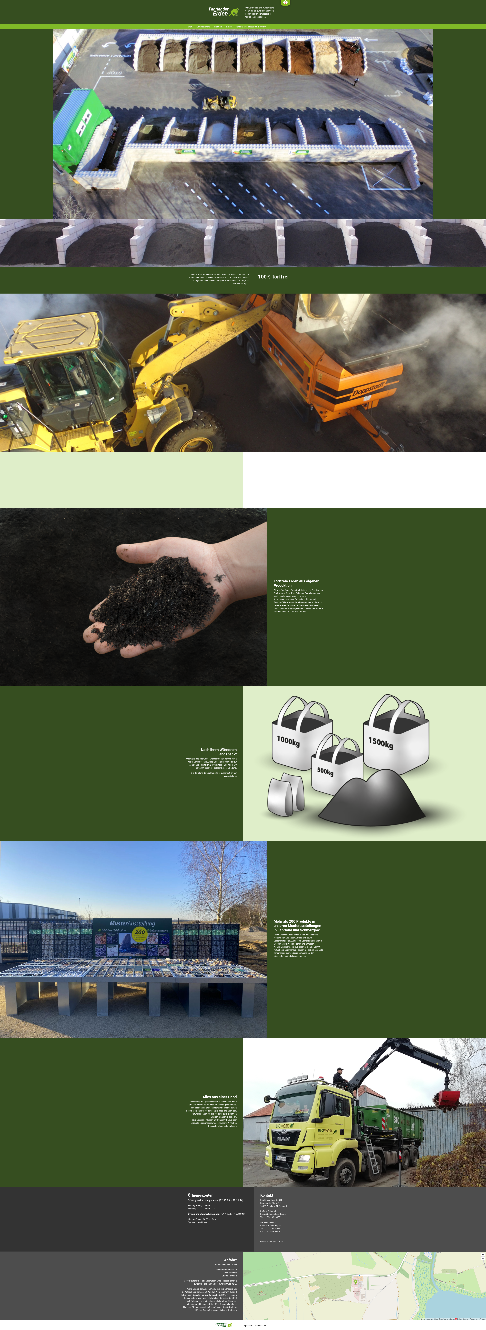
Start (190, 27)
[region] (243, 124)
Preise (229, 27)
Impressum (248, 1325)
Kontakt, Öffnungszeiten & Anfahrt (251, 27)
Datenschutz (260, 1325)
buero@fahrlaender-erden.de (273, 1214)
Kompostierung (203, 27)
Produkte (218, 27)
